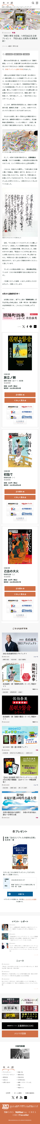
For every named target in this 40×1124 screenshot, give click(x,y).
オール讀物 (17, 1093)
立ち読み (19, 395)
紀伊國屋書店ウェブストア (26, 412)
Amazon (13, 407)
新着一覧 (20, 1072)
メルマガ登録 (20, 1033)
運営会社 (5, 1077)
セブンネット (13, 412)
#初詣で (20, 692)
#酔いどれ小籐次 (22, 788)
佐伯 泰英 (9, 54)
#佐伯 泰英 (13, 659)
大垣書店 (20, 422)
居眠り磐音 (17, 54)
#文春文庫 (5, 753)
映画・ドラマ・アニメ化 (24, 1082)
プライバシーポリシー (9, 1074)
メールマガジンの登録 (29, 899)
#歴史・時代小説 (13, 46)
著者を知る (21, 1074)
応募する (15, 894)
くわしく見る (19, 400)
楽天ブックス (26, 407)
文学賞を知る (21, 1080)
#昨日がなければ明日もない (17, 753)
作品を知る (21, 1077)
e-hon (13, 417)
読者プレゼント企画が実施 (14, 69)
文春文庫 (26, 54)
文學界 (8, 1093)
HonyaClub (26, 417)
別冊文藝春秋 (29, 1093)
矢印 (36, 954)
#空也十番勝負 (22, 659)
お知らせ (5, 1080)
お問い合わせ (6, 1082)
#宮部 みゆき (29, 753)
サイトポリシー (7, 1072)
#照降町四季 (13, 692)
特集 (19, 1085)
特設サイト (21, 1087)
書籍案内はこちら (20, 1025)
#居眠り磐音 (6, 659)
